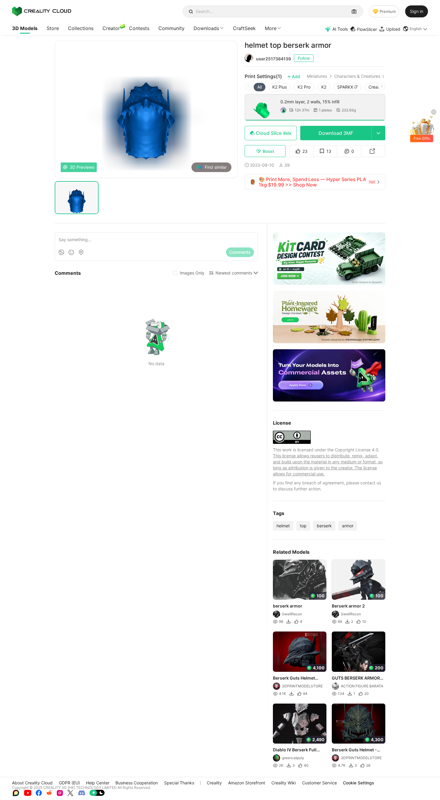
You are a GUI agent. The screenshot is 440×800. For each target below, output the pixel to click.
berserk (324, 525)
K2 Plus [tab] (279, 86)
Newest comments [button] (233, 272)
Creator (111, 28)
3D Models (25, 28)
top (303, 525)
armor (347, 525)
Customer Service (319, 782)
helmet (283, 525)
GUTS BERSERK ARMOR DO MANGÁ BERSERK (356, 678)
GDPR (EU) (69, 782)
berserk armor (287, 606)
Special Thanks (179, 782)
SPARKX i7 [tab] (347, 86)
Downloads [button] (206, 28)
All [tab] (259, 86)
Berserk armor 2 (348, 606)
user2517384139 (273, 58)
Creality (214, 782)
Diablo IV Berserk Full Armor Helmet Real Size (297, 750)
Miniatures (317, 76)
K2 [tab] (323, 86)
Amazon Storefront (246, 782)
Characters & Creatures (357, 76)
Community (171, 28)
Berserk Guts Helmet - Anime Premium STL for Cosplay (356, 750)
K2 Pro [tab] (304, 86)
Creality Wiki (283, 782)
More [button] (271, 28)
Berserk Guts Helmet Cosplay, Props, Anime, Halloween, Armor (297, 678)
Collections (80, 28)
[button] (415, 29)
